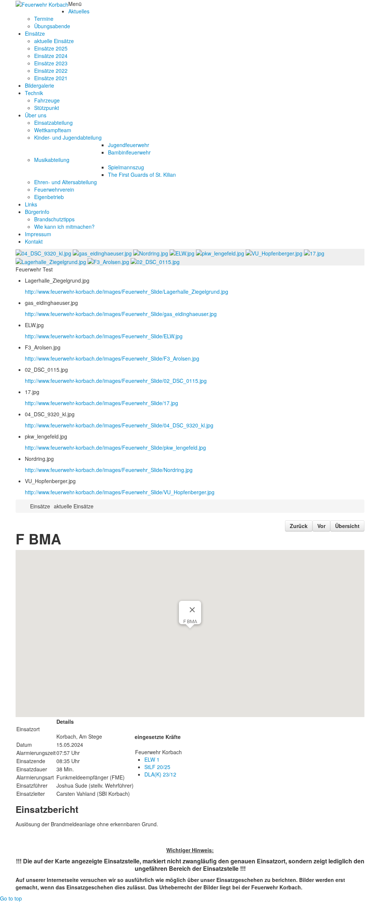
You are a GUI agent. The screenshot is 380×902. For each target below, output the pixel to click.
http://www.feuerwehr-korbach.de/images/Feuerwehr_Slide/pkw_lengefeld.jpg (115, 447)
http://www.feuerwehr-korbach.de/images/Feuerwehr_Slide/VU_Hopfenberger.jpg (119, 492)
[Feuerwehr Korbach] (42, 3)
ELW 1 (152, 759)
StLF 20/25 (157, 767)
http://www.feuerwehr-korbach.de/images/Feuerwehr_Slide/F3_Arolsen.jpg (112, 358)
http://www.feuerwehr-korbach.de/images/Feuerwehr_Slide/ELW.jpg (104, 336)
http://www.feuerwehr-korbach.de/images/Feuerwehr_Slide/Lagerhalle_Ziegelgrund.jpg (126, 291)
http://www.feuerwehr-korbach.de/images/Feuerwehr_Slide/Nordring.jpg (109, 469)
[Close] (192, 610)
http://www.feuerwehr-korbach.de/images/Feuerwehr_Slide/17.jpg (101, 403)
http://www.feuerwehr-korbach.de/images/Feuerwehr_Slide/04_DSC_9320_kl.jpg (119, 425)
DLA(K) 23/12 (160, 774)
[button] (190, 630)
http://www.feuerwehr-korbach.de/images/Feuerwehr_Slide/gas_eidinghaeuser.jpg (121, 314)
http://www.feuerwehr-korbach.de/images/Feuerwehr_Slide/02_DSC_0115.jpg (116, 380)
